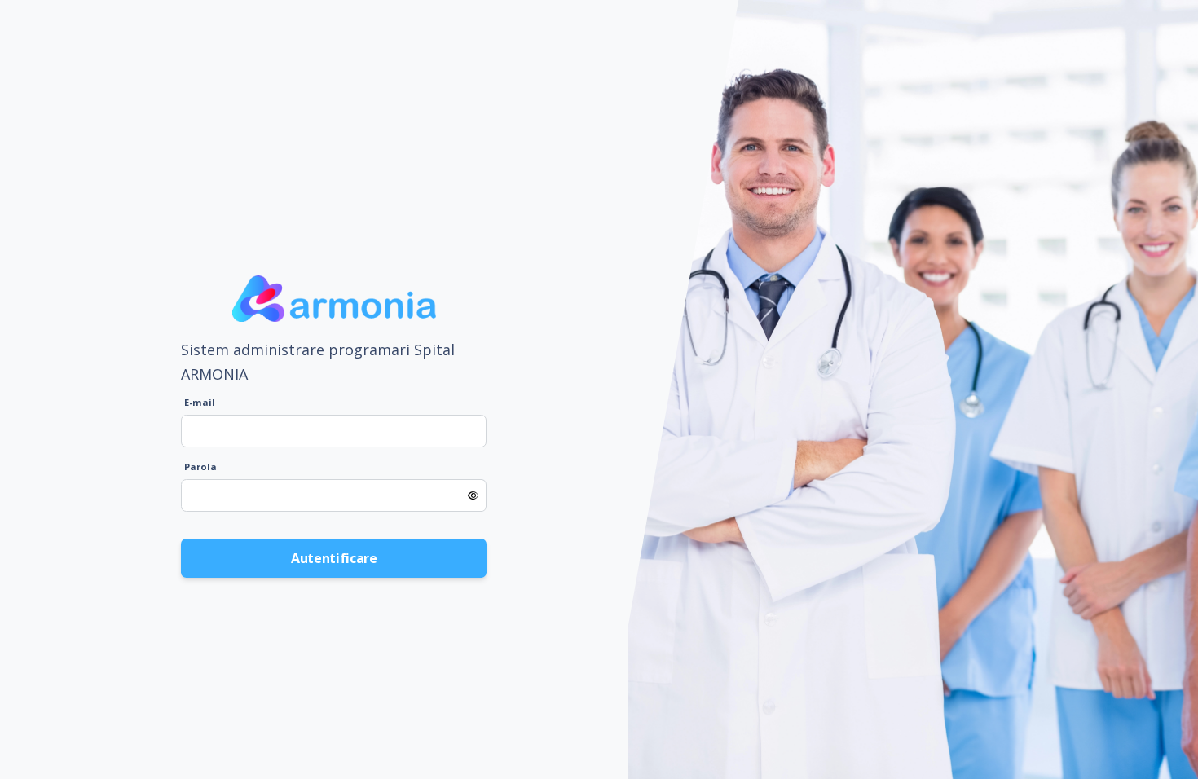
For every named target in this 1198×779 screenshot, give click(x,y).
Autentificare (334, 558)
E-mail (199, 402)
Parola (200, 466)
